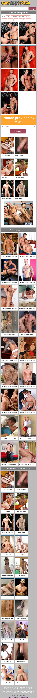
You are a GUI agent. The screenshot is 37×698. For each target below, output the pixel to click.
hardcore (21, 16)
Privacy (20, 697)
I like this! (18, 131)
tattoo (16, 20)
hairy (27, 16)
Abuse (26, 697)
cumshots (14, 16)
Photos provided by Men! (18, 120)
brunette (22, 20)
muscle (10, 20)
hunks (4, 20)
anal (8, 16)
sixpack (29, 20)
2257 (10, 697)
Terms (15, 697)
